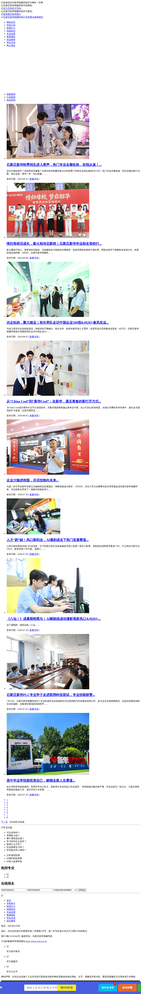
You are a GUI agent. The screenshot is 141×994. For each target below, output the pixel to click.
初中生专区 (108, 987)
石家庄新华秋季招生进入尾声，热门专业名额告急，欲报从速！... (54, 164)
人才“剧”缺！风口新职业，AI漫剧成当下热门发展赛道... (48, 540)
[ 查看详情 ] (34, 179)
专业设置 (11, 912)
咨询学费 (127, 987)
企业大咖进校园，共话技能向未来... (33, 480)
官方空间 (16, 8)
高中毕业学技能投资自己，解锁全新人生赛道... (41, 780)
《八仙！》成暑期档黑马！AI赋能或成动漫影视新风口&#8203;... (54, 619)
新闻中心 (11, 906)
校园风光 (11, 909)
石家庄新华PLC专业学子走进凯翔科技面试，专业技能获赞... (51, 695)
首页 (9, 900)
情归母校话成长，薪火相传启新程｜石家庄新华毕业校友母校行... (54, 243)
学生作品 (11, 918)
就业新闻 (11, 100)
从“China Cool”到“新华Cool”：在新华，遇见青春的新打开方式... (54, 401)
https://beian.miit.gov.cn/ (36, 941)
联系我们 (16, 14)
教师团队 (11, 915)
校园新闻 (11, 94)
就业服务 (11, 921)
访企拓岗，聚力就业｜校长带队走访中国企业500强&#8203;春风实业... (58, 322)
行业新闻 (11, 97)
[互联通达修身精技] (33, 17)
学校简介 (11, 903)
